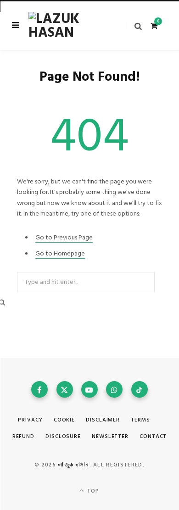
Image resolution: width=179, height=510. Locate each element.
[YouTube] (89, 389)
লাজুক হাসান (73, 464)
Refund (23, 436)
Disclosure (63, 436)
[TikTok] (139, 389)
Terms (140, 420)
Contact (153, 436)
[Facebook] (39, 389)
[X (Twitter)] (64, 389)
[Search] (134, 26)
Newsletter (110, 436)
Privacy (30, 420)
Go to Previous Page (64, 237)
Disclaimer (103, 420)
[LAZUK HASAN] (64, 25)
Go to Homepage (60, 253)
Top (92, 491)
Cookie (64, 420)
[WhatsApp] (114, 389)
